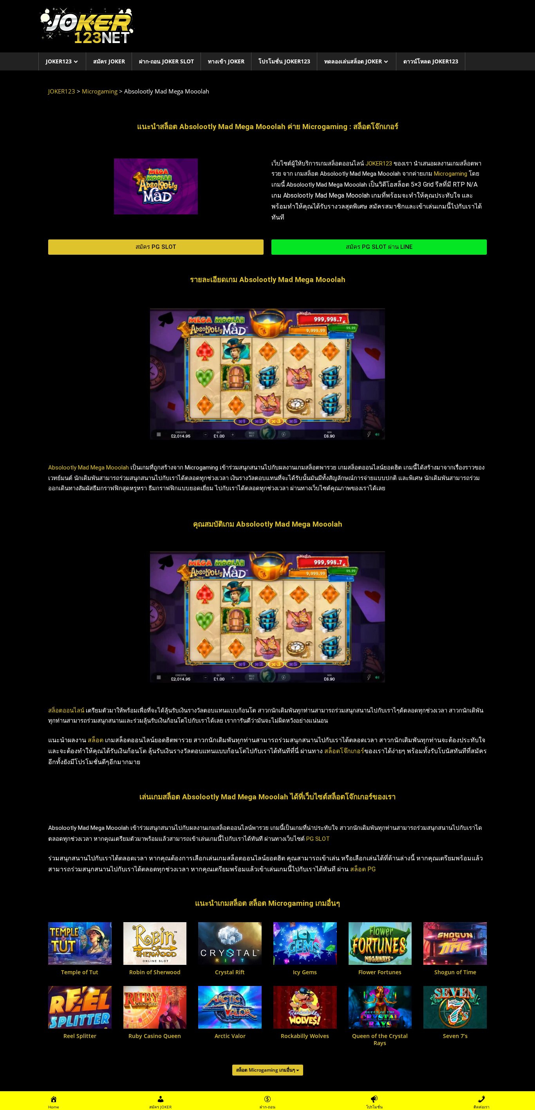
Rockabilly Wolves (305, 1036)
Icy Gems (305, 972)
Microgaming (450, 173)
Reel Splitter (79, 1036)
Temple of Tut (79, 972)
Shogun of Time (455, 972)
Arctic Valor (230, 1036)
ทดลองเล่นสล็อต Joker (353, 61)
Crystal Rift (230, 972)
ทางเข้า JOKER (226, 61)
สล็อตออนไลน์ (66, 710)
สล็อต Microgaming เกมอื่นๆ (266, 1070)
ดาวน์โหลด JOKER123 (430, 61)
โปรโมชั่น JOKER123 (284, 61)
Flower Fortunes (379, 972)
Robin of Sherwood (155, 972)
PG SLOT (318, 838)
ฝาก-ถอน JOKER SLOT (166, 61)
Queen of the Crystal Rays (380, 1040)
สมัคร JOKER (109, 61)
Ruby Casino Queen (154, 1036)
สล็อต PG (363, 869)
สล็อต (95, 740)
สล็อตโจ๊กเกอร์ (344, 751)
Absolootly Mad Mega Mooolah (88, 467)
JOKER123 (59, 61)
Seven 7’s (455, 1036)
